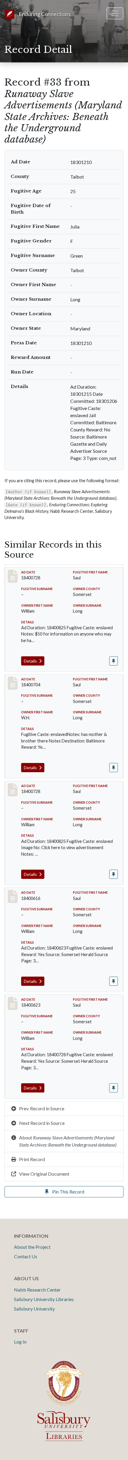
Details (31, 660)
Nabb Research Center (37, 1289)
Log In (20, 1341)
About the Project (32, 1247)
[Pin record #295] (113, 661)
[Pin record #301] (113, 874)
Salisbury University (34, 1308)
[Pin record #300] (113, 767)
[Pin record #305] (113, 1087)
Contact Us (25, 1256)
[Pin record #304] (113, 981)
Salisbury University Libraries (44, 1299)
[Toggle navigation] (115, 13)
